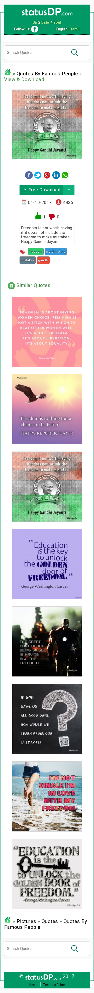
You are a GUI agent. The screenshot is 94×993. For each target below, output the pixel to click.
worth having (56, 251)
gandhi (43, 260)
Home (34, 985)
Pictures (26, 921)
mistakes (27, 260)
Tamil (75, 29)
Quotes (49, 921)
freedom (35, 251)
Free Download (43, 189)
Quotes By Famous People (47, 73)
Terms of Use (54, 985)
